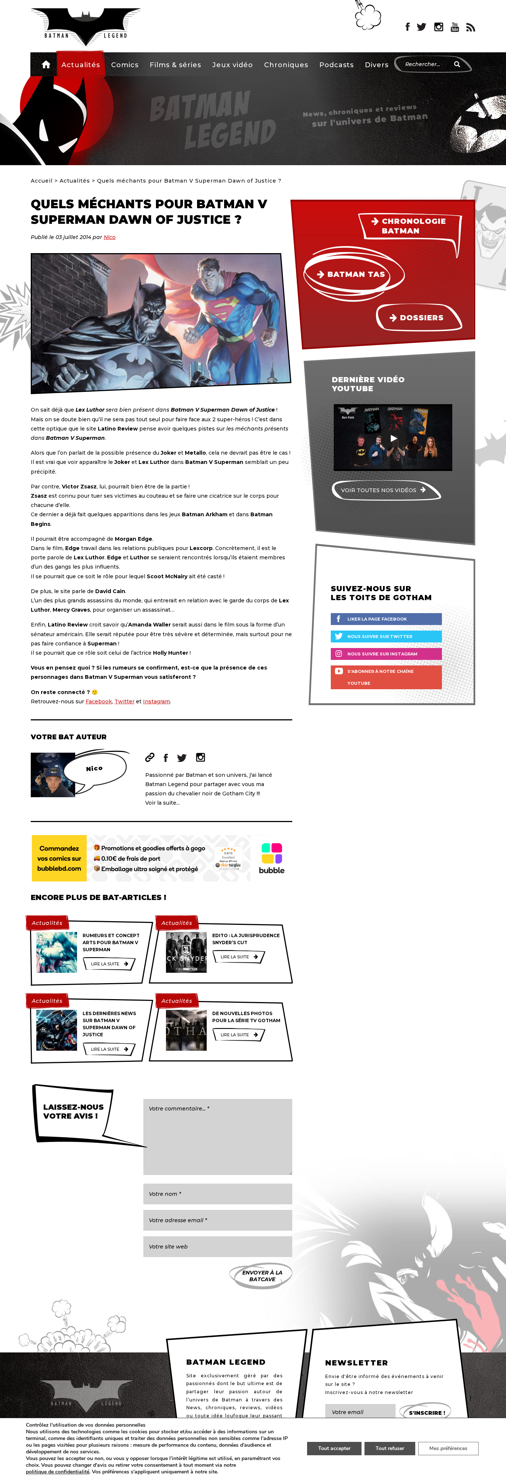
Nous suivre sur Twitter (379, 636)
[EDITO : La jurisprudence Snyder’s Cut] (186, 952)
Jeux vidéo (232, 65)
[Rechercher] (457, 64)
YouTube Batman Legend (455, 27)
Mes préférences (448, 1448)
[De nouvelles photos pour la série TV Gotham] (186, 1030)
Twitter (124, 701)
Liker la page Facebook (377, 619)
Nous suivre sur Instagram (382, 654)
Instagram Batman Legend (438, 27)
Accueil (46, 64)
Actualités (80, 65)
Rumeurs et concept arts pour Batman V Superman (111, 942)
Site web (149, 757)
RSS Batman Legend (470, 27)
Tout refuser (390, 1448)
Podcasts (336, 65)
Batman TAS (356, 274)
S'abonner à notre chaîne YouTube (380, 677)
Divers (377, 65)
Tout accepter (334, 1448)
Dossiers (422, 317)
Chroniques (286, 65)
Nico (110, 237)
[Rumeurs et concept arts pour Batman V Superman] (56, 952)
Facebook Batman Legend (408, 27)
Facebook (99, 701)
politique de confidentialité (57, 1472)
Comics (125, 65)
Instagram (156, 701)
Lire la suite (105, 963)
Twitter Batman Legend (422, 27)
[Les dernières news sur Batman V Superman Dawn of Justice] (56, 1030)
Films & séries (175, 65)
